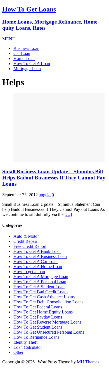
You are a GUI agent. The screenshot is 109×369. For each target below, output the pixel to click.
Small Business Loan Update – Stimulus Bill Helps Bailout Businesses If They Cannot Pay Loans (53, 178)
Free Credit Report (29, 246)
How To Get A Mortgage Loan (40, 276)
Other (18, 352)
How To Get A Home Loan (37, 266)
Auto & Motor (26, 236)
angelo (45, 194)
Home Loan (24, 58)
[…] (68, 214)
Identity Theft (25, 342)
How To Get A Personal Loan (39, 281)
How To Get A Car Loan (35, 261)
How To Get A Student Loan (39, 286)
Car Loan (21, 53)
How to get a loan (29, 271)
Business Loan (26, 48)
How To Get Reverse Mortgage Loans (47, 322)
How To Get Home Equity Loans (43, 312)
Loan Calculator (27, 347)
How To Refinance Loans (36, 337)
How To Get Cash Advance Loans (44, 296)
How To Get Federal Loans (37, 307)
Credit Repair (25, 241)
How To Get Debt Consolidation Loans (48, 301)
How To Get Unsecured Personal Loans (48, 332)
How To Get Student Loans (37, 327)
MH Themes (88, 361)
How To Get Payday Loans (37, 317)
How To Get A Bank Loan (37, 251)
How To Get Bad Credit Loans (40, 291)
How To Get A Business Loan (40, 256)
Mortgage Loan (27, 68)
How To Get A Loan (31, 63)
